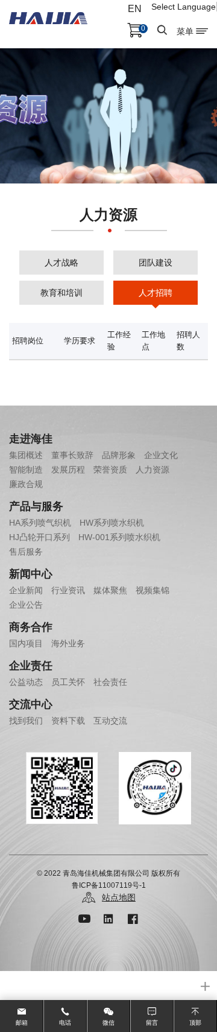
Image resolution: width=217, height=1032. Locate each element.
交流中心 (30, 704)
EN (135, 9)
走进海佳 (30, 439)
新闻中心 (30, 574)
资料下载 (68, 720)
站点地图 (119, 897)
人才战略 (61, 262)
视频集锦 (152, 590)
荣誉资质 (110, 469)
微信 (108, 1022)
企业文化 (161, 455)
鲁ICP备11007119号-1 (109, 885)
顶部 (195, 1022)
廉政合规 (26, 484)
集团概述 (26, 455)
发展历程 (68, 469)
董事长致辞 (72, 455)
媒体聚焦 (110, 590)
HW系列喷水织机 (112, 522)
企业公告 (26, 605)
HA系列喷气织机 (40, 522)
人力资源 (152, 469)
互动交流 (110, 720)
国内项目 (26, 643)
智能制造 (26, 469)
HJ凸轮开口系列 (39, 537)
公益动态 (26, 682)
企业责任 (30, 666)
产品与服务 (36, 506)
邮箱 (22, 1022)
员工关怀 (68, 682)
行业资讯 (68, 590)
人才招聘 (155, 293)
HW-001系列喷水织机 (119, 537)
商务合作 (30, 627)
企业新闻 (26, 590)
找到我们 (26, 720)
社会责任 (110, 682)
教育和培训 (61, 293)
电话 (65, 1022)
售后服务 (26, 551)
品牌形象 (119, 455)
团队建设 (155, 262)
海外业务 (68, 643)
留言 (152, 1022)
